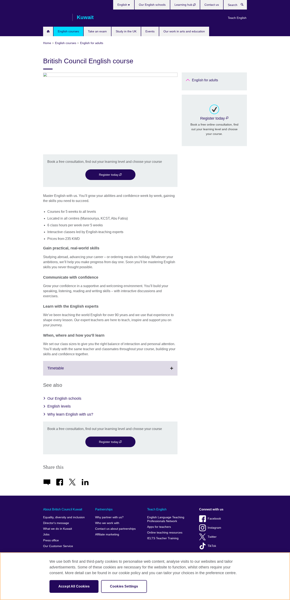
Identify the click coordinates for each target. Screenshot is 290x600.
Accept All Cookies (74, 586)
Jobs (46, 534)
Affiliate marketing (107, 534)
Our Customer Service (58, 546)
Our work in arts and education (184, 31)
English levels (59, 406)
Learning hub (184, 4)
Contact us (211, 4)
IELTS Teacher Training (163, 538)
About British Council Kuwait (62, 509)
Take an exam (97, 31)
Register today (109, 174)
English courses (68, 31)
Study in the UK (126, 31)
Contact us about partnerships (115, 528)
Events (150, 31)
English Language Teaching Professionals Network (165, 519)
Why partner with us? (109, 517)
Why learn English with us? (70, 414)
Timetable (65, 371)
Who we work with (107, 523)
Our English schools (152, 4)
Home (48, 31)
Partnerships (104, 509)
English (122, 4)
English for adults (205, 80)
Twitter (212, 536)
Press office (51, 540)
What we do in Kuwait (57, 528)
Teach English (237, 17)
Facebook (214, 518)
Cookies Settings (124, 586)
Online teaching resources (164, 532)
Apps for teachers (159, 526)
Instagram (214, 527)
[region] (145, 576)
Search (244, 5)
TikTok (212, 545)
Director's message (56, 523)
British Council (55, 17)
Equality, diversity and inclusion (64, 517)
